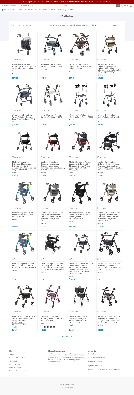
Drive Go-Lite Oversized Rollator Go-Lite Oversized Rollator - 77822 (80, 66)
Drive (14, 73)
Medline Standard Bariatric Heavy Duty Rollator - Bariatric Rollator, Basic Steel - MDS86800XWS (110, 266)
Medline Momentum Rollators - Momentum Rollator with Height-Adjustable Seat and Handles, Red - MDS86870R (53, 166)
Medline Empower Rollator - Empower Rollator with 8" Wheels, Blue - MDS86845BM (24, 265)
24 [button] (23, 25)
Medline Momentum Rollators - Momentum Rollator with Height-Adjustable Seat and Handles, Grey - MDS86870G (24, 166)
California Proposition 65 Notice (20, 371)
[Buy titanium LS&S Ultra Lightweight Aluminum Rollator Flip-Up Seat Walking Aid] (53, 296)
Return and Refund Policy (17, 358)
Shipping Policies (14, 364)
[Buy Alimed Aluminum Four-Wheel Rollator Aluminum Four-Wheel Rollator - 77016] (24, 95)
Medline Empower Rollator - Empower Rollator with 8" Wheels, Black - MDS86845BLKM (81, 216)
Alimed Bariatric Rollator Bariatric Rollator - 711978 (51, 116)
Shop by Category (62, 25)
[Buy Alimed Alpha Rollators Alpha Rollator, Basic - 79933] (81, 95)
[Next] (71, 336)
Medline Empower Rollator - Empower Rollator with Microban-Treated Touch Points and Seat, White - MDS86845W (109, 217)
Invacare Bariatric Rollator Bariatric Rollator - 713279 (52, 65)
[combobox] (89, 5)
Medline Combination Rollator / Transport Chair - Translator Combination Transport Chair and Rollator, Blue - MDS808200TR (110, 166)
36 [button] (27, 25)
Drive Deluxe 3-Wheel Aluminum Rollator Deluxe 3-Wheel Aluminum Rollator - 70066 (24, 67)
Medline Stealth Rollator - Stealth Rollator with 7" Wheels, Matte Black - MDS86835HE (79, 319)
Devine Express (64, 384)
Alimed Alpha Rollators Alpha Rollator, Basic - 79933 (81, 116)
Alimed (14, 122)
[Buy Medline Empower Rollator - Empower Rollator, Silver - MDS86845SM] (24, 193)
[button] (124, 6)
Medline (100, 75)
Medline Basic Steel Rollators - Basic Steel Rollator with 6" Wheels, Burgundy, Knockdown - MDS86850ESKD (24, 320)
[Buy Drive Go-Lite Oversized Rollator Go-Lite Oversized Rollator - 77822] (81, 44)
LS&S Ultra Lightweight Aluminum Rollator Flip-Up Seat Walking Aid (52, 318)
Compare (17, 60)
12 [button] (20, 25)
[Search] (118, 5)
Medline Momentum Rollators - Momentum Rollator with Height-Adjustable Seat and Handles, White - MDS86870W (110, 68)
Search (11, 355)
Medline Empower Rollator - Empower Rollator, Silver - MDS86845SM (24, 215)
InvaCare (44, 69)
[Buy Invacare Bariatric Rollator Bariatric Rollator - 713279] (53, 44)
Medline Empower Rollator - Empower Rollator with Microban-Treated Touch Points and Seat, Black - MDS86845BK (52, 217)
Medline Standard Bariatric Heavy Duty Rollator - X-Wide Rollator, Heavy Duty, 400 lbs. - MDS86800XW (109, 319)
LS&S (42, 323)
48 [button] (30, 25)
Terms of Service (15, 368)
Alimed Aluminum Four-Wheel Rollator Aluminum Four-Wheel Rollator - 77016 (23, 117)
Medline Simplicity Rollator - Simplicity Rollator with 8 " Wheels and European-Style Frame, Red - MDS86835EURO (53, 266)
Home (52, 25)
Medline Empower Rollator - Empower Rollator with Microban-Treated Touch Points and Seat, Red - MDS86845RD (81, 166)
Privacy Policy (13, 361)
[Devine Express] (8, 10)
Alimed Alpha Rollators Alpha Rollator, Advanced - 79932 (109, 117)
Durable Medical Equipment (79, 25)
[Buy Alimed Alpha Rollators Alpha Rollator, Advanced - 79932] (110, 95)
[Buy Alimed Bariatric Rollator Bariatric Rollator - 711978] (53, 95)
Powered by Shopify (67, 387)
